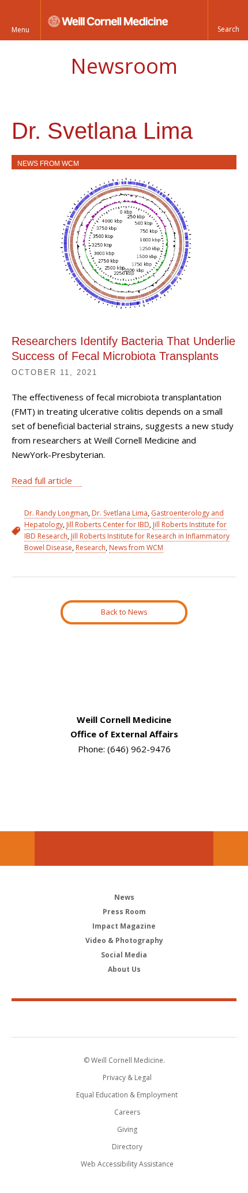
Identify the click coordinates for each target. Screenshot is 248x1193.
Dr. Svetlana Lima (120, 513)
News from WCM (48, 164)
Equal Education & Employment (127, 1095)
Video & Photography (124, 940)
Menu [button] (20, 30)
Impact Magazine (124, 926)
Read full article (42, 480)
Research (91, 547)
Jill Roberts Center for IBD (107, 524)
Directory (127, 1147)
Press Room (124, 911)
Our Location (17, 848)
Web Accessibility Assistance (127, 1164)
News (124, 897)
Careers (127, 1112)
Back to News (124, 612)
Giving (127, 1129)
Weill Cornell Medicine (124, 1018)
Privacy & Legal (127, 1077)
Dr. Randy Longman (56, 513)
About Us (124, 969)
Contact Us (230, 848)
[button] (228, 20)
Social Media (124, 955)
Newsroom (124, 66)
